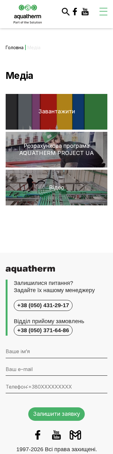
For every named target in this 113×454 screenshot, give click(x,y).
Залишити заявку (56, 413)
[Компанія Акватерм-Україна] (27, 14)
